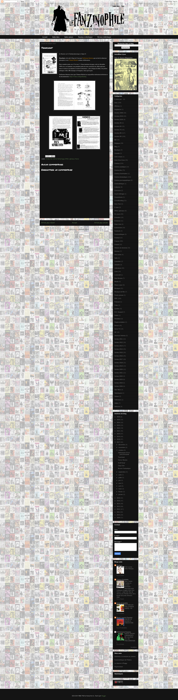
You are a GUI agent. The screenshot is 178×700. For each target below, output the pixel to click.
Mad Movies (118, 278)
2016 (118, 498)
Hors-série (117, 254)
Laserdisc (117, 261)
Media (116, 281)
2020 (118, 434)
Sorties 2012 (118, 342)
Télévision (117, 400)
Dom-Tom (117, 204)
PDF (115, 298)
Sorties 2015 (118, 352)
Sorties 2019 (118, 366)
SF (115, 332)
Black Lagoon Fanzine (124, 617)
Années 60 (117, 126)
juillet (120, 477)
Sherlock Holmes (119, 335)
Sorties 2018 (118, 362)
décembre (121, 444)
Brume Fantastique (124, 468)
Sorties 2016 (118, 356)
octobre (121, 450)
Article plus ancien (101, 223)
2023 (118, 425)
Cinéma (116, 163)
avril (120, 486)
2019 (118, 436)
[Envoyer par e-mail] (46, 156)
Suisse (116, 396)
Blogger (103, 696)
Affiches (117, 106)
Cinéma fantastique (58, 159)
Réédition (117, 319)
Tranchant (121, 457)
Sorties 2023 (118, 379)
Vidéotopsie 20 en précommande (124, 453)
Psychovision (118, 666)
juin (119, 480)
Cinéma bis (118, 170)
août (120, 475)
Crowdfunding (119, 200)
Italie (116, 258)
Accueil (44, 37)
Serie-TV (117, 329)
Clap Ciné (121, 465)
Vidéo (116, 403)
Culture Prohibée (122, 579)
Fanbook (117, 231)
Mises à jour (118, 285)
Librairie (117, 264)
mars (120, 489)
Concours (117, 190)
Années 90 (117, 136)
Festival (116, 238)
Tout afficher (134, 647)
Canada (117, 153)
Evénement (118, 227)
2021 (118, 431)
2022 (118, 428)
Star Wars (117, 389)
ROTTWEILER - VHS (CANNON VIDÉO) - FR (129, 606)
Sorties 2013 (118, 346)
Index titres (55, 37)
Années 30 (117, 123)
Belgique (117, 143)
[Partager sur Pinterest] (54, 156)
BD (115, 140)
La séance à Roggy (120, 663)
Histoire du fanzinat (120, 248)
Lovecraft (117, 275)
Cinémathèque (119, 183)
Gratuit (116, 244)
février (120, 491)
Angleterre (117, 109)
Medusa (119, 565)
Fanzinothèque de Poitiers (123, 660)
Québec (117, 308)
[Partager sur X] (50, 156)
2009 (118, 517)
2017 (118, 442)
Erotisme (117, 221)
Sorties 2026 (118, 386)
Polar (116, 305)
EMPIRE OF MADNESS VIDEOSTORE (129, 621)
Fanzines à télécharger (85, 37)
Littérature (117, 268)
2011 (118, 512)
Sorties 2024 (118, 383)
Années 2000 (118, 113)
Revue (116, 325)
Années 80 (49, 159)
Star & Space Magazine (123, 58)
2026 (118, 417)
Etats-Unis (117, 224)
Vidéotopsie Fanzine (124, 632)
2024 (118, 422)
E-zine (116, 207)
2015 (118, 501)
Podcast (117, 302)
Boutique (117, 150)
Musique (117, 288)
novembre (121, 447)
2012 (118, 509)
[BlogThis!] (48, 156)
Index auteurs (68, 37)
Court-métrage (119, 194)
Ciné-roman (118, 157)
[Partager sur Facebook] (52, 156)
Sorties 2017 (118, 359)
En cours (117, 214)
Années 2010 (118, 116)
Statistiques (118, 393)
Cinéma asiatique (120, 167)
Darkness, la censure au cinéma (124, 656)
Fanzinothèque (119, 234)
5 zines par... (118, 99)
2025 (118, 419)
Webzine (117, 406)
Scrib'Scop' (121, 463)
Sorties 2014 (118, 349)
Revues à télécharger (104, 37)
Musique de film (119, 292)
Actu (115, 102)
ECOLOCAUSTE (122, 603)
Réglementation (119, 322)
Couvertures (118, 197)
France (77, 159)
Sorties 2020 (118, 369)
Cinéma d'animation (120, 173)
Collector (117, 187)
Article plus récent (48, 223)
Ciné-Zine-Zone (119, 160)
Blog (115, 146)
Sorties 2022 (118, 376)
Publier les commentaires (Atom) (79, 229)
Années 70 (117, 130)
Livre (116, 271)
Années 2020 (118, 119)
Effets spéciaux (69, 159)
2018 (118, 439)
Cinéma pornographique (122, 180)
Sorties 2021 (118, 373)
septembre (122, 472)
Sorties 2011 (118, 339)
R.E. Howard (118, 312)
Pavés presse (118, 295)
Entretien (117, 217)
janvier (120, 494)
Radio (116, 315)
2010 (118, 515)
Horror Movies (122, 460)
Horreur (116, 251)
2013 (118, 506)
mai (119, 483)
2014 (118, 503)
